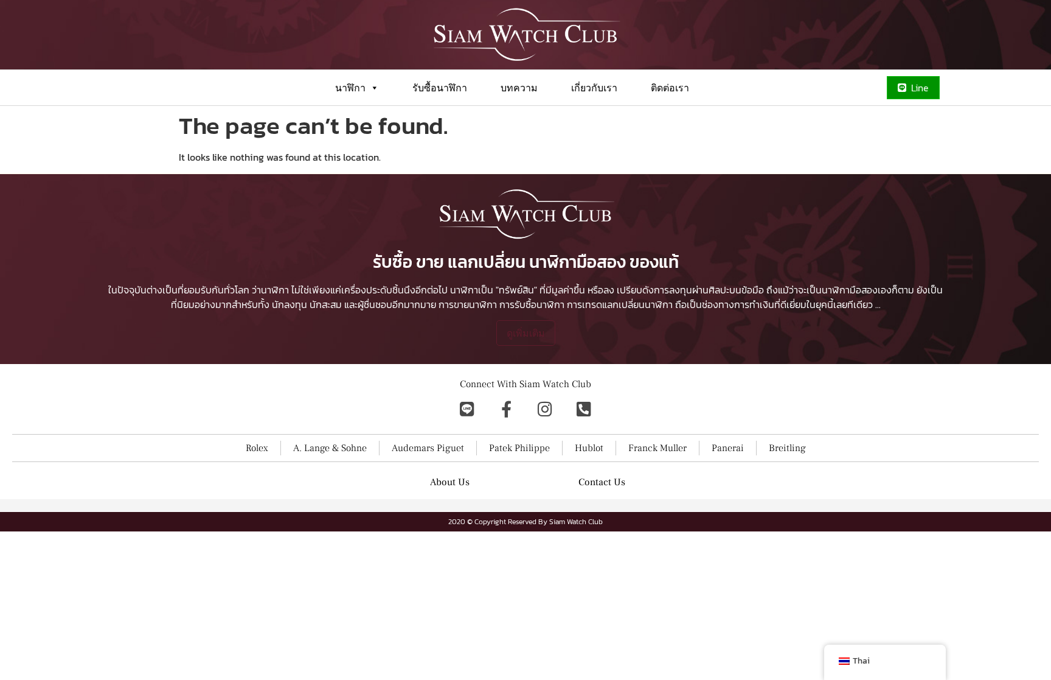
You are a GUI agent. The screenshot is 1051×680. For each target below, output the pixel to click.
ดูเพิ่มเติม (526, 333)
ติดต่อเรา (670, 87)
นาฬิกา (350, 87)
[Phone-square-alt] (583, 408)
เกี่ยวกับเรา (594, 87)
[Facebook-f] (506, 408)
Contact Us (601, 482)
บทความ (519, 87)
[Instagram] (545, 408)
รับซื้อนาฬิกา (439, 87)
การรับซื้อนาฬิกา (531, 304)
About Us (450, 482)
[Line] (467, 408)
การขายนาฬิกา (468, 304)
